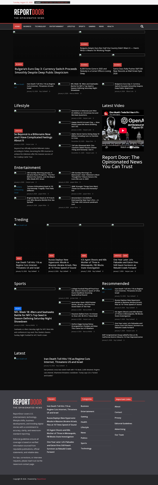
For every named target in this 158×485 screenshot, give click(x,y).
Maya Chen (89, 141)
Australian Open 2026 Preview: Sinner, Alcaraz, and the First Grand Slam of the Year (83, 304)
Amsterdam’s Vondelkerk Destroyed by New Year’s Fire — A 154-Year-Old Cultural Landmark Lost (84, 201)
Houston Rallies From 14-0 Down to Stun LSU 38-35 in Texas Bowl (84, 315)
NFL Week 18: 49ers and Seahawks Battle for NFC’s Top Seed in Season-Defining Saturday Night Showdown (84, 87)
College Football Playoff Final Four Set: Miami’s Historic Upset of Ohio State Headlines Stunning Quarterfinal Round (85, 292)
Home (17, 26)
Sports (82, 26)
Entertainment (57, 26)
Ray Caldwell (43, 91)
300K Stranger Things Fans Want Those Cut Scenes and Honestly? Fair (84, 188)
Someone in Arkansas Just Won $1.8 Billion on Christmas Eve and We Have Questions (84, 113)
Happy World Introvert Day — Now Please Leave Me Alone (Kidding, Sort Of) (85, 124)
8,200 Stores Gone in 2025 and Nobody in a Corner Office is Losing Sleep (95, 71)
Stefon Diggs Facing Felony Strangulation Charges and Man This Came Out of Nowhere (84, 326)
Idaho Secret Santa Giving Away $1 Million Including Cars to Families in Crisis (85, 136)
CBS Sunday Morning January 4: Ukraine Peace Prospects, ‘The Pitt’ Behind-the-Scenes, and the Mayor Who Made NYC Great (41, 176)
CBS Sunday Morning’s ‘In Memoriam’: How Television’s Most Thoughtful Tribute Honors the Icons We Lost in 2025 (85, 176)
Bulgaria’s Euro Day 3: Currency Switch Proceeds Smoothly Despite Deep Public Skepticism (46, 70)
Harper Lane (30, 144)
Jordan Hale (74, 298)
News (101, 26)
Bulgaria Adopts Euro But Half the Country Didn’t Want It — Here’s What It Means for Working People (109, 49)
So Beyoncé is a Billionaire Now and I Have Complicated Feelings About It (33, 137)
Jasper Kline (74, 182)
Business (27, 26)
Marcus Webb (74, 93)
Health (110, 26)
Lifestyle (71, 26)
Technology (40, 26)
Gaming (92, 26)
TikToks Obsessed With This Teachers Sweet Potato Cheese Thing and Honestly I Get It (83, 147)
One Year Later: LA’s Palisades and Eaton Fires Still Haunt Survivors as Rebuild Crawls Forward (125, 263)
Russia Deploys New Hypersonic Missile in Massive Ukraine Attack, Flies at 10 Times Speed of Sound (62, 263)
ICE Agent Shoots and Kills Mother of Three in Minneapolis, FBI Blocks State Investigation (94, 263)
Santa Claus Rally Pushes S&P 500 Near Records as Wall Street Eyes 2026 (128, 71)
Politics (84, 438)
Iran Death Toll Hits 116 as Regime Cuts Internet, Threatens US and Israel (41, 86)
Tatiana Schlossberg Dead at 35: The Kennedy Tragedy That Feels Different (40, 188)
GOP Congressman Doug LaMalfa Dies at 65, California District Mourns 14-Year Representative (122, 336)
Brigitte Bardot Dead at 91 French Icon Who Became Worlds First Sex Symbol (40, 200)
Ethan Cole (129, 91)
